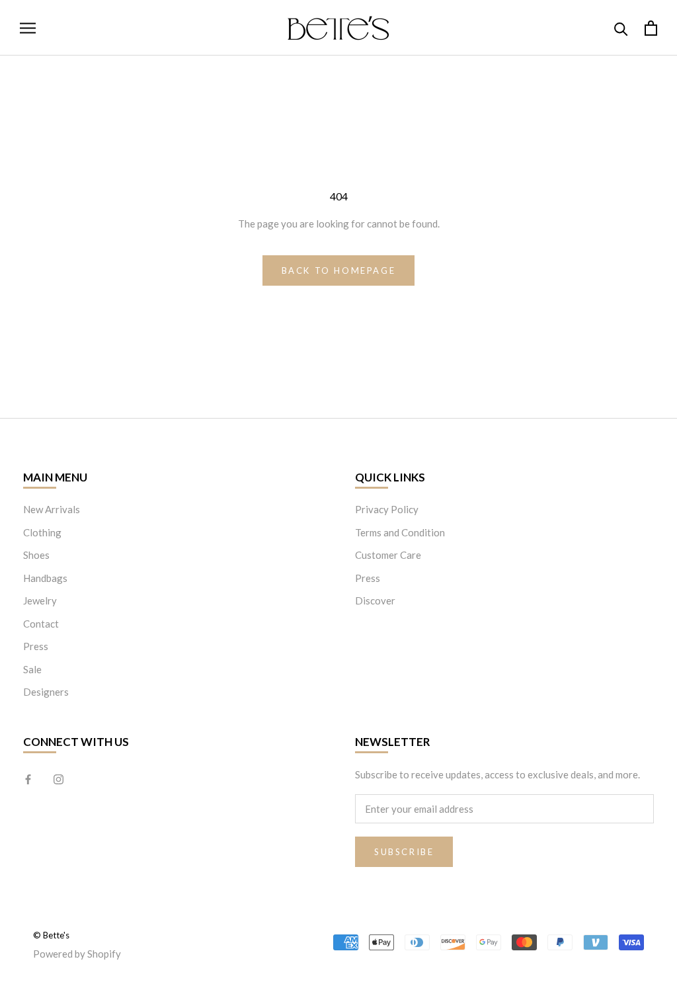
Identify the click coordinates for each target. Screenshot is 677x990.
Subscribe (404, 851)
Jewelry (40, 600)
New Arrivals (51, 509)
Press (35, 646)
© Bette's (51, 935)
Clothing (42, 532)
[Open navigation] (28, 28)
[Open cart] (651, 28)
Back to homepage (339, 270)
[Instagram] (58, 778)
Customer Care (388, 555)
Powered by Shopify (77, 954)
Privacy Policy (386, 509)
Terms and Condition (400, 532)
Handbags (45, 578)
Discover (375, 600)
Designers (46, 692)
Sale (32, 669)
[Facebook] (28, 778)
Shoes (36, 555)
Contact (41, 624)
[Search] (621, 28)
